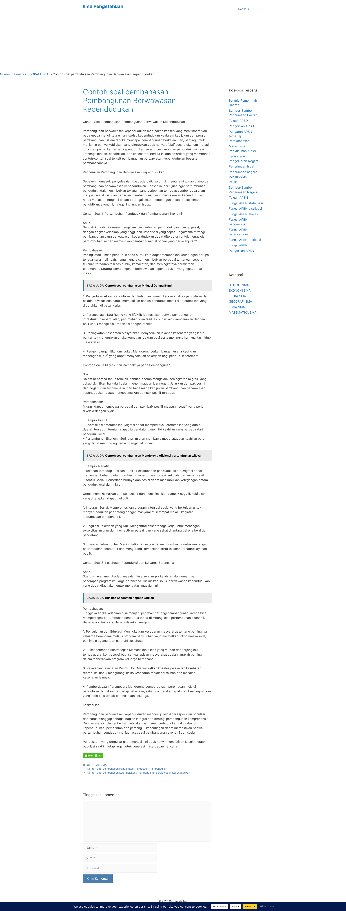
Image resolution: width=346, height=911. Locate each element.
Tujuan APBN (238, 197)
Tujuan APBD (238, 120)
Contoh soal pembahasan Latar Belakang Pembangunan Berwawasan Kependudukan (138, 772)
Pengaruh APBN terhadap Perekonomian (240, 136)
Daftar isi (244, 9)
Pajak (233, 182)
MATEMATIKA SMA (243, 312)
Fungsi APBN (238, 245)
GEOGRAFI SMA (97, 764)
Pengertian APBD (241, 126)
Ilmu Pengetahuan (103, 6)
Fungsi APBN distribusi (245, 208)
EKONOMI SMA (240, 290)
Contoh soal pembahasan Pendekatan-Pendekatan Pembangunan (127, 768)
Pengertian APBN (241, 251)
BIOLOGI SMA (239, 285)
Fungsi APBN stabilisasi (246, 203)
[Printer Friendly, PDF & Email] (93, 755)
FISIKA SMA (237, 296)
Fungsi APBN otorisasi (245, 240)
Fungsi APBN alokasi (244, 214)
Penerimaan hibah (242, 166)
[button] (258, 9)
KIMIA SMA (237, 307)
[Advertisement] (173, 45)
